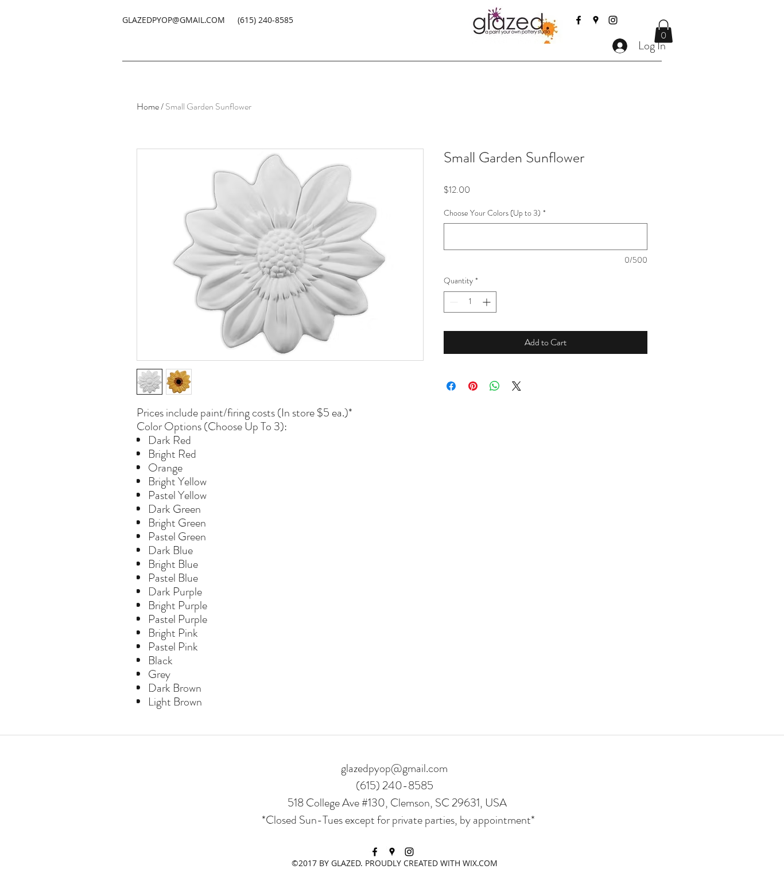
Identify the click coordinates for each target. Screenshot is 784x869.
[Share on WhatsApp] (495, 386)
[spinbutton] (470, 302)
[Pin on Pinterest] (473, 386)
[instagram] (613, 20)
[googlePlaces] (595, 20)
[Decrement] (452, 302)
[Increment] (487, 302)
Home (148, 106)
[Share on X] (516, 386)
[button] (663, 31)
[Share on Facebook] (451, 386)
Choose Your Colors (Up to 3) (495, 213)
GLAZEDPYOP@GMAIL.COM (173, 19)
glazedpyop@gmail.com (394, 768)
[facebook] (578, 20)
